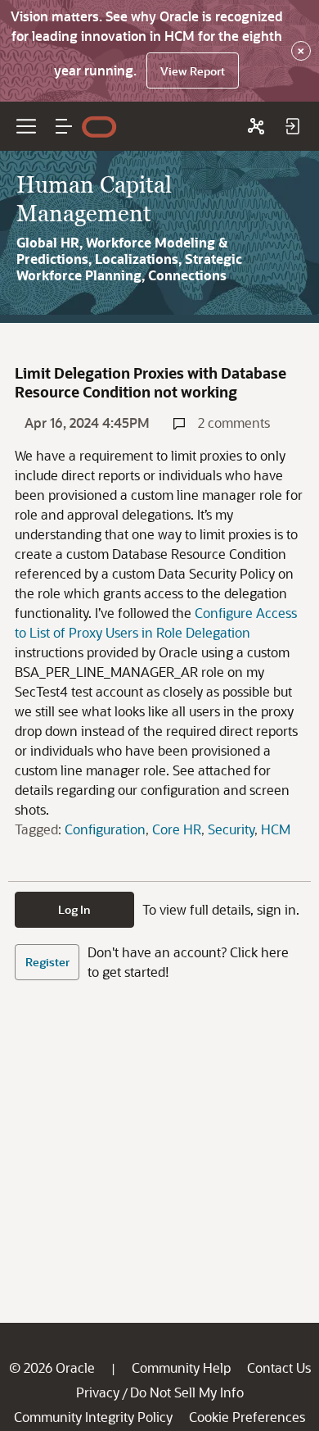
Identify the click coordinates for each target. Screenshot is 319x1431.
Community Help (181, 1367)
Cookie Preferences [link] (247, 1416)
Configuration (105, 829)
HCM (275, 829)
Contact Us (279, 1367)
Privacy (97, 1392)
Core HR (176, 829)
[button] (64, 126)
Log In (74, 909)
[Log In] (292, 126)
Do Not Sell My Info (187, 1392)
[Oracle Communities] (256, 126)
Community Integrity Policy (93, 1416)
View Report (192, 71)
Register (47, 962)
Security (231, 829)
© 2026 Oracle (52, 1367)
